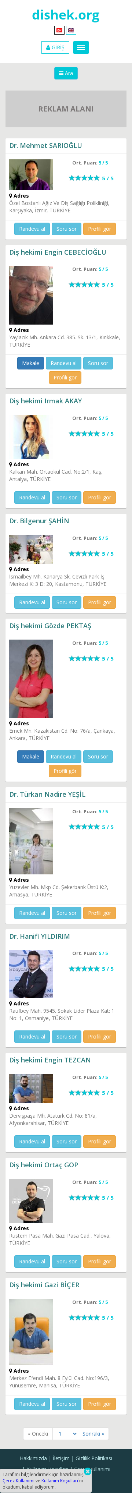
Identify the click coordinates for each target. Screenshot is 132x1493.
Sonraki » (93, 1433)
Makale (30, 363)
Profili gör (99, 228)
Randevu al (32, 228)
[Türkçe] (59, 29)
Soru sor (66, 228)
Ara (68, 73)
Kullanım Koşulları (59, 1481)
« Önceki (38, 1433)
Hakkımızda (33, 1458)
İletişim (61, 1458)
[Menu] (81, 47)
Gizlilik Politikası (94, 1458)
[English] (71, 29)
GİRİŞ (57, 47)
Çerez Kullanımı (92, 1469)
